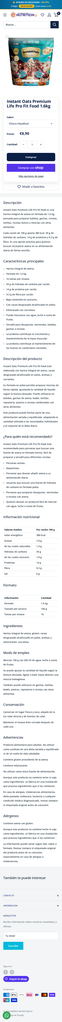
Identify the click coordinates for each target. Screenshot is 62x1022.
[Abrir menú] (5, 15)
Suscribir (13, 945)
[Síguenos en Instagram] (12, 972)
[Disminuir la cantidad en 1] (23, 144)
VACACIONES (27, 6)
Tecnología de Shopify (13, 1015)
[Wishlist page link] (42, 15)
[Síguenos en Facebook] (5, 972)
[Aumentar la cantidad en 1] (40, 144)
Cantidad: (12, 144)
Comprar (31, 157)
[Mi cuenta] (49, 15)
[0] (56, 15)
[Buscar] (54, 24)
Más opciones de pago (31, 176)
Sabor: (10, 117)
